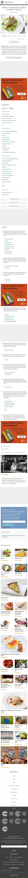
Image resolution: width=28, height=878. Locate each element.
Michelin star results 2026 (14, 785)
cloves (4, 135)
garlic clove (5, 165)
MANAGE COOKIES (14, 875)
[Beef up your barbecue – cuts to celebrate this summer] (21, 622)
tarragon (8, 148)
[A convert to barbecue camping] (7, 720)
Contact (6, 857)
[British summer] (14, 588)
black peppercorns (6, 139)
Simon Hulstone (14, 12)
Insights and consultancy (18, 857)
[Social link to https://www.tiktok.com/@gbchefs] (18, 868)
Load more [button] (13, 772)
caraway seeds (8, 141)
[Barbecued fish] (21, 568)
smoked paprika (5, 122)
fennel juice (9, 192)
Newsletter (14, 805)
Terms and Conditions (21, 864)
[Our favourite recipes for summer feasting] (7, 606)
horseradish (7, 120)
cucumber (20, 54)
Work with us (11, 857)
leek (3, 160)
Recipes (14, 779)
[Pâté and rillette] (7, 622)
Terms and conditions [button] (6, 527)
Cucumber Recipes (19, 452)
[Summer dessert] (7, 664)
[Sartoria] (14, 755)
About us (23, 861)
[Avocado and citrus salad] (21, 735)
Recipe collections (14, 792)
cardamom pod (6, 137)
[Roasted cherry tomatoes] (21, 720)
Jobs (4, 864)
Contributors (8, 864)
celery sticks (5, 162)
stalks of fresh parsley (7, 171)
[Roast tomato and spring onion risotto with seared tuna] (14, 700)
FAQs (20, 861)
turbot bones (9, 173)
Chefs (14, 782)
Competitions (14, 801)
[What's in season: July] (21, 664)
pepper (3, 186)
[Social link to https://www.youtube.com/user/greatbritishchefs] (16, 868)
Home (14, 775)
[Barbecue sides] (21, 553)
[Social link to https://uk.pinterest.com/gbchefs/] (11, 868)
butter (8, 116)
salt (2, 124)
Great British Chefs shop (14, 859)
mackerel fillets (6, 114)
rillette (3, 50)
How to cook (14, 798)
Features (14, 795)
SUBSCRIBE (8, 524)
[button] (26, 2)
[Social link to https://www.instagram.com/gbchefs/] (14, 868)
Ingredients (14, 788)
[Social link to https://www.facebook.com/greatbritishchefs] (9, 868)
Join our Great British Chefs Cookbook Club (10, 861)
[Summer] (7, 553)
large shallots (5, 158)
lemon (4, 179)
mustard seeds (8, 143)
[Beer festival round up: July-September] (7, 735)
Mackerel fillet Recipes (7, 452)
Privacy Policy (13, 864)
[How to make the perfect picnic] (21, 679)
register (11, 535)
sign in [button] (6, 535)
